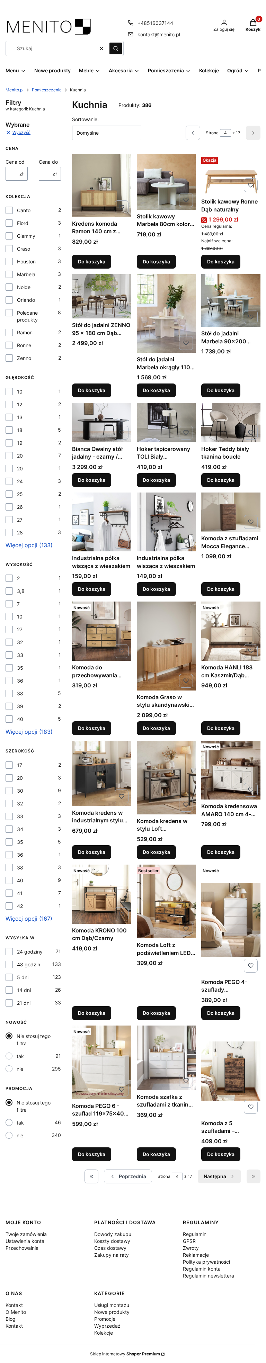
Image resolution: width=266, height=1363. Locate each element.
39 (20, 706)
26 (20, 507)
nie (20, 1069)
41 (20, 893)
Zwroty (191, 1248)
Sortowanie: (85, 119)
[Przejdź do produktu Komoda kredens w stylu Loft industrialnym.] (166, 777)
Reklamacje (196, 1255)
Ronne (24, 345)
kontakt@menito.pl (159, 34)
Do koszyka (91, 261)
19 (20, 443)
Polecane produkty (27, 316)
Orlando (26, 300)
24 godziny (30, 952)
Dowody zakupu (112, 1234)
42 (20, 906)
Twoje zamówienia (26, 1234)
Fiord (22, 223)
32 (20, 642)
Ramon (25, 332)
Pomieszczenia (47, 89)
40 (20, 719)
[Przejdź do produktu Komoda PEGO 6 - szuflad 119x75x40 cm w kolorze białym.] (101, 1062)
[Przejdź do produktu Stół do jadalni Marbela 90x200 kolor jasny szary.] (230, 300)
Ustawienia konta (25, 1241)
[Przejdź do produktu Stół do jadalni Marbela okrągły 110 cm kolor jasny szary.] (166, 313)
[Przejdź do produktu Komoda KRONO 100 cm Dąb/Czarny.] (101, 894)
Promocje (104, 1319)
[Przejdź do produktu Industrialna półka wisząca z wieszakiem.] (101, 522)
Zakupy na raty (111, 1255)
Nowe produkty (112, 1312)
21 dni (23, 1003)
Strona (212, 132)
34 (20, 829)
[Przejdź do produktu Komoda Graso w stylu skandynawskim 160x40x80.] (166, 646)
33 (20, 655)
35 (20, 668)
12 (19, 404)
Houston (26, 261)
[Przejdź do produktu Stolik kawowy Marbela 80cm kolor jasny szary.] (166, 181)
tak (20, 1056)
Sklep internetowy (125, 1353)
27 (20, 520)
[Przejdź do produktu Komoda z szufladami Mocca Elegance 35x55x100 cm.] (230, 512)
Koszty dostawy (112, 1241)
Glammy (26, 236)
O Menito (16, 1312)
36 (20, 681)
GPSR (189, 1241)
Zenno (24, 358)
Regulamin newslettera (208, 1276)
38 (20, 693)
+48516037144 (155, 23)
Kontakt (14, 1305)
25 (20, 494)
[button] (115, 48)
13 (20, 417)
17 (19, 765)
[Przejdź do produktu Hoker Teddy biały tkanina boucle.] (230, 422)
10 (20, 392)
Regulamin (194, 1234)
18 (20, 430)
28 (20, 532)
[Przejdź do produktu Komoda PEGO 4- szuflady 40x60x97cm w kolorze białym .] (230, 920)
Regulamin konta (202, 1269)
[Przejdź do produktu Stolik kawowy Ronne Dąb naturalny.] (230, 174)
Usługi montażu (111, 1305)
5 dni (22, 977)
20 (20, 456)
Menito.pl (15, 89)
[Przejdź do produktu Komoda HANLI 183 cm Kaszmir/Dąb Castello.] (230, 631)
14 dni (24, 990)
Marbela (26, 274)
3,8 (21, 591)
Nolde (23, 287)
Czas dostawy (110, 1248)
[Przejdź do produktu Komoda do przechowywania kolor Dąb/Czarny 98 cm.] (101, 631)
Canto (23, 210)
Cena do (48, 162)
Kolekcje (103, 1333)
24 (20, 481)
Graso (23, 249)
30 (20, 791)
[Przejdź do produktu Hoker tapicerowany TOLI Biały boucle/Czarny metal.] (166, 422)
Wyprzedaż (107, 1326)
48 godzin (28, 964)
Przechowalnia (22, 1248)
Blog (11, 1319)
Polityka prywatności (206, 1262)
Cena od (15, 162)
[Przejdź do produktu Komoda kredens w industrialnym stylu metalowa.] (101, 773)
